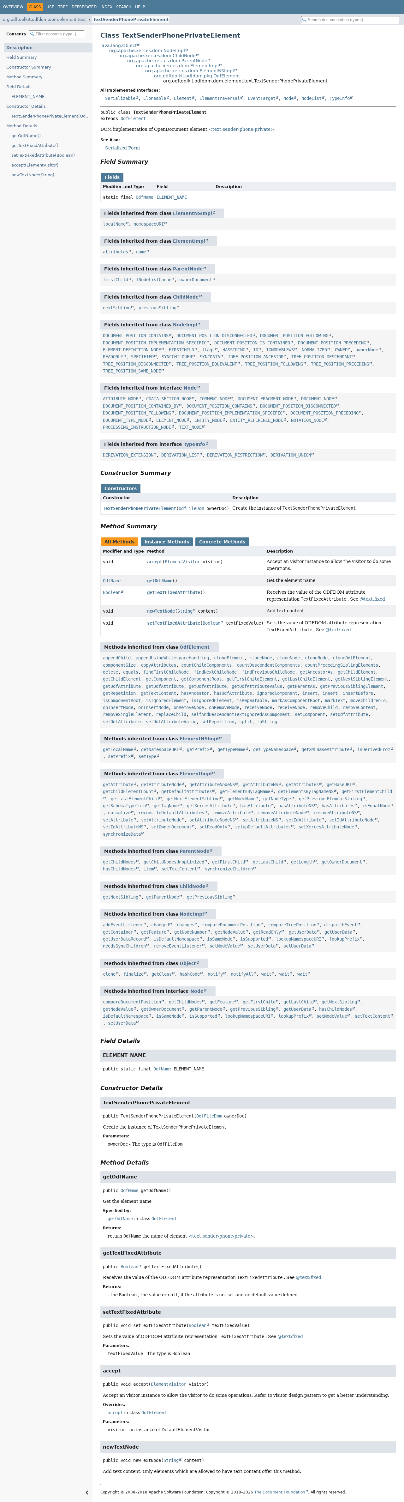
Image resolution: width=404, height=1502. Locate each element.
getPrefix (198, 749)
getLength (302, 861)
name (141, 251)
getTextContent (158, 693)
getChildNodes (119, 861)
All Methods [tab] (119, 541)
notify (215, 974)
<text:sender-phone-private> (241, 129)
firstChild (115, 279)
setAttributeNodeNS (212, 819)
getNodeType (277, 798)
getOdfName (159, 580)
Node (288, 98)
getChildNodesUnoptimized (174, 861)
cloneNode (260, 657)
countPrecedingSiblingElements (341, 665)
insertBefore (358, 693)
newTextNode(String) (32, 175)
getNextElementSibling (193, 798)
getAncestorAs (316, 672)
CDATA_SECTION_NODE (169, 398)
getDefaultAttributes (186, 791)
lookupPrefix (344, 939)
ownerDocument (195, 279)
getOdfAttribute (122, 686)
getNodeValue (230, 932)
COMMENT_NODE (214, 398)
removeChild (324, 707)
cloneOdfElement (352, 657)
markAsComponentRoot (296, 700)
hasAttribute (255, 805)
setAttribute (118, 819)
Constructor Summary (28, 67)
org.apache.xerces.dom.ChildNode (157, 55)
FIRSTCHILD (181, 349)
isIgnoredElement (166, 700)
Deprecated (84, 7)
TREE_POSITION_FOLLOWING (274, 363)
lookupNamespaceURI (298, 939)
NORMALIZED (314, 349)
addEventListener (123, 924)
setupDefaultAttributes (263, 826)
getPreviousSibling (209, 896)
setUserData (262, 945)
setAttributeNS (260, 819)
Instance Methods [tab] (167, 541)
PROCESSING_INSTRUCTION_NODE (137, 427)
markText (335, 700)
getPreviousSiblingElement (351, 686)
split (245, 721)
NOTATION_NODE (307, 420)
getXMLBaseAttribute (325, 749)
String (185, 611)
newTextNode (161, 611)
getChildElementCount (128, 791)
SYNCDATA (210, 356)
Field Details (19, 86)
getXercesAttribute (209, 805)
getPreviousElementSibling (330, 798)
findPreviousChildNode (268, 672)
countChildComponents (206, 665)
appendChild (117, 657)
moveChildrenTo (368, 700)
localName (114, 224)
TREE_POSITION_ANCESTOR (255, 356)
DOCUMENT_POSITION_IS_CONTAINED (252, 342)
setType (147, 756)
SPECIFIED (142, 356)
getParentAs (301, 686)
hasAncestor (195, 693)
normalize (119, 812)
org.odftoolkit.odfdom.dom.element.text (44, 19)
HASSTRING (234, 349)
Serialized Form (122, 147)
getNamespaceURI (160, 749)
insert (310, 693)
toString (267, 721)
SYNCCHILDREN (177, 356)
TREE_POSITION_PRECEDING (340, 363)
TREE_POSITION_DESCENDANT (321, 356)
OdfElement (133, 118)
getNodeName (241, 798)
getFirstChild (228, 861)
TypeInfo (340, 98)
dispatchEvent (340, 924)
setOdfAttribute (349, 714)
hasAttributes (338, 805)
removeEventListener (178, 945)
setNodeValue (225, 945)
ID (255, 349)
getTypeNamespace (273, 749)
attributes (115, 251)
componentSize (119, 665)
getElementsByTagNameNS (306, 791)
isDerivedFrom (373, 749)
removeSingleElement (127, 714)
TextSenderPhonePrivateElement (131, 19)
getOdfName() (26, 135)
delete (110, 672)
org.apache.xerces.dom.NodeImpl (147, 50)
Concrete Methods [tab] (222, 541)
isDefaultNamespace (176, 939)
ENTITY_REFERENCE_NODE (256, 420)
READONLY (113, 356)
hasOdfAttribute (233, 693)
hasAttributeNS (296, 805)
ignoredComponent (277, 693)
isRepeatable (252, 700)
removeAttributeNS (335, 812)
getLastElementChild (135, 798)
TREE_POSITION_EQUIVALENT (206, 363)
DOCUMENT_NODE (317, 398)
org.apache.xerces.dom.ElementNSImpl (189, 70)
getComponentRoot (201, 678)
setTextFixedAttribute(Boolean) (43, 155)
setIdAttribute (303, 819)
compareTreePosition (292, 924)
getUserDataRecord (124, 939)
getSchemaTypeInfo (124, 805)
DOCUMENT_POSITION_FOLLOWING (294, 335)
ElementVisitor (182, 561)
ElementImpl (189, 241)
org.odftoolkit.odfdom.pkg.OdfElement (197, 75)
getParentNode (162, 896)
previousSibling (157, 307)
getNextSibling (120, 896)
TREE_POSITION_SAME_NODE (132, 370)
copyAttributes (158, 665)
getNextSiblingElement (361, 678)
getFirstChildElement (252, 678)
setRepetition (217, 721)
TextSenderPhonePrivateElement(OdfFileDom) (51, 116)
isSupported (254, 939)
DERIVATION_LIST (180, 454)
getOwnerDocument (342, 861)
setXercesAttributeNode (326, 826)
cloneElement (229, 657)
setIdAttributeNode (352, 819)
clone (109, 974)
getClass (162, 974)
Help (140, 7)
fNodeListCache (153, 279)
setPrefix (119, 756)
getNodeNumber (190, 932)
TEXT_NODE (190, 427)
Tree (63, 7)
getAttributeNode (161, 784)
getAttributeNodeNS (212, 784)
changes (185, 924)
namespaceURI (149, 224)
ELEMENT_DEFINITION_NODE (132, 349)
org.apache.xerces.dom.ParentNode (167, 60)
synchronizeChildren (229, 868)
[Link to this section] (152, 161)
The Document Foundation (279, 1492)
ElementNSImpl (192, 213)
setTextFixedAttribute (173, 623)
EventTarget (262, 98)
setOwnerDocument (171, 826)
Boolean (112, 592)
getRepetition (119, 693)
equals (130, 672)
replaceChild (171, 714)
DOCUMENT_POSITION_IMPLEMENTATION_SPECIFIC (154, 342)
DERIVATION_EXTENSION (128, 454)
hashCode (190, 974)
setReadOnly (213, 826)
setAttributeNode (161, 819)
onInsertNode (118, 707)
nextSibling (117, 307)
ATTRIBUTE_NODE (120, 398)
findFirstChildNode (166, 672)
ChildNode (186, 297)
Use (50, 7)
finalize (133, 974)
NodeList (311, 98)
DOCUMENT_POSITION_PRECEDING (332, 342)
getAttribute (118, 784)
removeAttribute (231, 812)
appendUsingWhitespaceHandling (172, 657)
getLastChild (268, 861)
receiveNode (258, 707)
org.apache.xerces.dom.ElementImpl (177, 65)
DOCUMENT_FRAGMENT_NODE (265, 398)
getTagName (166, 805)
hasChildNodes (119, 868)
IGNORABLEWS (280, 349)
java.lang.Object (118, 45)
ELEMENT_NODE (171, 420)
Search (123, 7)
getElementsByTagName (245, 791)
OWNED (341, 349)
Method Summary (24, 77)
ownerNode (366, 349)
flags (208, 349)
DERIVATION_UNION (290, 454)
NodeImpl (185, 324)
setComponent (310, 714)
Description (19, 47)
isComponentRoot (122, 700)
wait (266, 974)
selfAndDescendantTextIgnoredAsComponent (240, 714)
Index (106, 7)
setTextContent (179, 868)
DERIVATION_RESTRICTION (235, 454)
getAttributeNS (260, 784)
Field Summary (21, 57)
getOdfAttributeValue (257, 686)
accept (154, 561)
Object (188, 963)
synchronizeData (122, 834)
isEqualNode (376, 805)
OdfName (144, 197)
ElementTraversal (219, 98)
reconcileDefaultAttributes (171, 812)
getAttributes (302, 784)
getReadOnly (267, 932)
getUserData (303, 932)
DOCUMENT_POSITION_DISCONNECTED (214, 335)
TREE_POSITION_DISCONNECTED (136, 363)
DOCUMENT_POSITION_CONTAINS (136, 335)
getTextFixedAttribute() (34, 145)
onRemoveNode (189, 707)
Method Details (21, 126)
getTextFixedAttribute (173, 592)
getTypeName (231, 749)
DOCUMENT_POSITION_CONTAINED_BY (141, 406)
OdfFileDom (191, 508)
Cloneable (154, 98)
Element (183, 98)
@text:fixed (372, 599)
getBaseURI (339, 784)
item (149, 868)
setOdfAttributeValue (171, 721)
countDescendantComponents (268, 665)
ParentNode (188, 268)
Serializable (120, 98)
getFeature (153, 932)
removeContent (359, 707)
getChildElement (357, 672)
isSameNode (219, 939)
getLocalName (118, 749)
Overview (13, 7)
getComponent (161, 678)
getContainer (118, 932)
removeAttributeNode (282, 812)
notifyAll (242, 974)
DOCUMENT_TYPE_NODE (125, 420)
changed (160, 924)
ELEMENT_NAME (28, 96)
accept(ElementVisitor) (34, 165)
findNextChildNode (215, 672)
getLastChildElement (306, 678)
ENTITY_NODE (208, 420)
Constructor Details (26, 106)
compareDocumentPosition (231, 924)
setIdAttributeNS (123, 826)
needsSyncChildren (124, 945)
